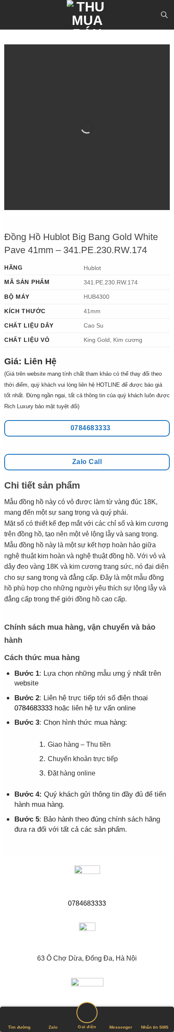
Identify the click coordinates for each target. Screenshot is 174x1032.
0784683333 (33, 708)
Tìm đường (19, 1027)
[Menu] (11, 14)
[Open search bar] (164, 15)
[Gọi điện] (87, 1014)
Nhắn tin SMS (155, 1027)
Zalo (53, 1027)
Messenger (120, 1027)
